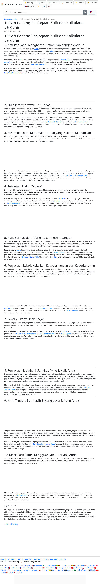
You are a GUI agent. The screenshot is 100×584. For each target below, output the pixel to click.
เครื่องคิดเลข (82, 570)
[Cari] (85, 12)
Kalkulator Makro (81, 122)
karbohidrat (56, 122)
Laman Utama (8, 19)
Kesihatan (61, 198)
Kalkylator (15, 570)
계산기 (19, 572)
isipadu (18, 334)
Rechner (45, 570)
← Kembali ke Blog (11, 524)
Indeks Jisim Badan (47, 308)
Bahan (51, 51)
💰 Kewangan (30, 2)
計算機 (92, 570)
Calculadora (51, 565)
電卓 (11, 572)
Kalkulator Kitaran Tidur (40, 64)
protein (48, 122)
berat (36, 49)
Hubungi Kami (27, 559)
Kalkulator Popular (41, 559)
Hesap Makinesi (64, 568)
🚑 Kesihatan (53, 2)
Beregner (26, 565)
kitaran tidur (65, 60)
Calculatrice (50, 568)
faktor (18, 250)
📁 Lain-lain (79, 2)
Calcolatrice (38, 565)
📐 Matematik (67, 2)
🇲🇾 (29, 6)
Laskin (25, 570)
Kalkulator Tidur (22, 495)
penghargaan (66, 334)
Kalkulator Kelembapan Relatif (78, 175)
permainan (8, 62)
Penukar (63, 559)
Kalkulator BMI (72, 310)
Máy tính (35, 570)
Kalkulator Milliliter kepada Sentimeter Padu (38, 334)
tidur (44, 60)
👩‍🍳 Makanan (92, 2)
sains (65, 331)
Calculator (80, 565)
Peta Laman (53, 559)
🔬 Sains (42, 2)
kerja (21, 60)
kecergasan (8, 308)
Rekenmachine (57, 570)
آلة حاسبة (70, 570)
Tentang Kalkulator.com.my (10, 559)
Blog (16, 19)
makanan (56, 201)
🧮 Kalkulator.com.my (11, 4)
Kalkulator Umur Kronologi (14, 73)
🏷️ (38, 6)
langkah (54, 257)
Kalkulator (78, 568)
